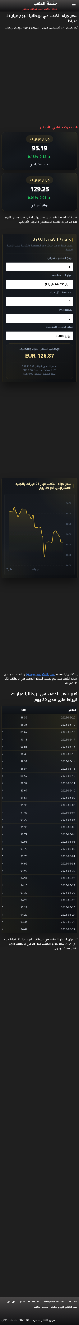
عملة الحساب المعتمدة (59, 327)
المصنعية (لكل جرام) (61, 293)
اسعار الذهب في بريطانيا (40, 674)
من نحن (11, 1301)
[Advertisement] (39, 73)
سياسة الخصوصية (54, 1301)
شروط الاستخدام (29, 1301)
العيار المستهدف (62, 275)
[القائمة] (74, 5)
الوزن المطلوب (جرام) (60, 258)
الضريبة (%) (66, 310)
